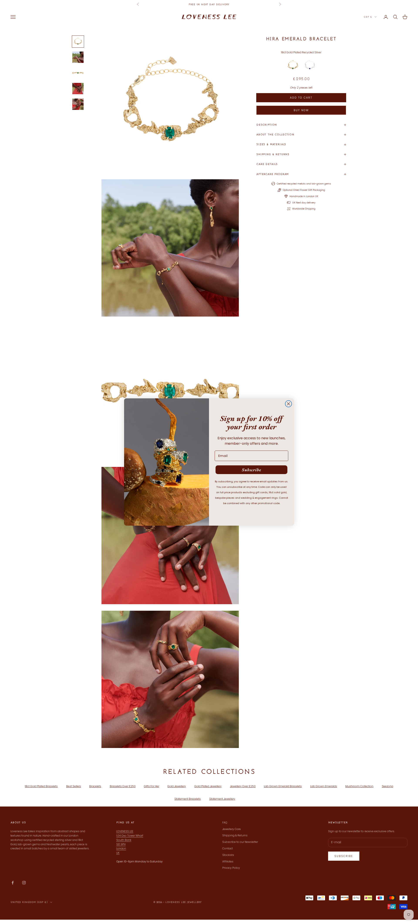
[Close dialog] (288, 404)
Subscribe (251, 470)
